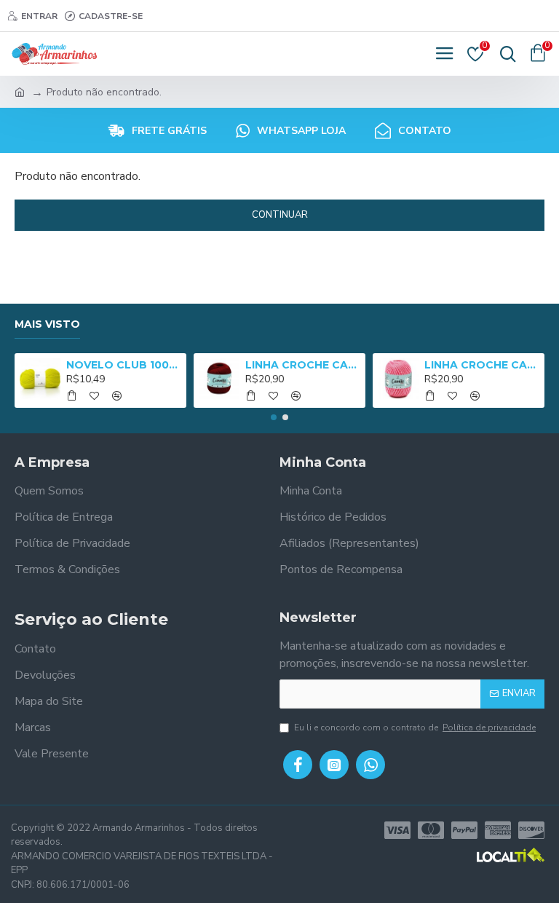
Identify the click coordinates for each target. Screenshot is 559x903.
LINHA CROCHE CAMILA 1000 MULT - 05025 (482, 364)
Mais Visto (47, 324)
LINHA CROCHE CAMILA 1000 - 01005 (303, 364)
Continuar (280, 214)
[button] (274, 417)
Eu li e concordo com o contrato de (415, 727)
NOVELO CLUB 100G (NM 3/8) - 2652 (124, 364)
